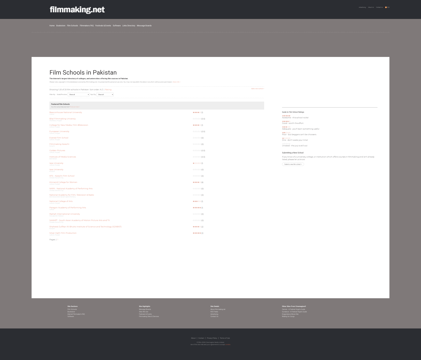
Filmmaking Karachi (59, 144)
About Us (371, 7)
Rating (108, 90)
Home (52, 26)
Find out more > (75, 107)
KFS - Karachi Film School (61, 176)
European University (59, 131)
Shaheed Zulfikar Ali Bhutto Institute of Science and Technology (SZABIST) (85, 226)
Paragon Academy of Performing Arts (67, 207)
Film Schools (72, 26)
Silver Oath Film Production (63, 233)
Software (117, 26)
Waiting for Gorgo (288, 316)
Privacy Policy (212, 338)
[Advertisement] (210, 44)
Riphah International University (64, 214)
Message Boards (144, 26)
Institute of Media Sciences (62, 157)
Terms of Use (225, 338)
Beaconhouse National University (65, 112)
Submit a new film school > (293, 164)
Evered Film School (58, 138)
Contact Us (379, 7)
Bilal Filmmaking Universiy (62, 118)
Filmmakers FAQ (87, 26)
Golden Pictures (57, 150)
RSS (388, 7)
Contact (201, 338)
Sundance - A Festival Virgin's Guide (294, 312)
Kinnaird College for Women (63, 182)
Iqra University (56, 163)
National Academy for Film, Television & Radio (71, 195)
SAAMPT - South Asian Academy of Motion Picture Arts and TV (79, 220)
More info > (176, 82)
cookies (227, 344)
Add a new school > (257, 88)
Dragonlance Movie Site (290, 314)
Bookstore (60, 26)
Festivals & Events (103, 26)
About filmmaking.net (217, 309)
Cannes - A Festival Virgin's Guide (293, 309)
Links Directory (128, 26)
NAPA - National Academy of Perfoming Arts (71, 188)
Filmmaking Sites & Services (149, 316)
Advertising (362, 7)
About (193, 338)
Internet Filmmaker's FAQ (76, 314)
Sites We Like (143, 312)
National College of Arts (61, 201)
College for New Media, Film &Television (68, 125)
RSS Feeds (214, 312)
